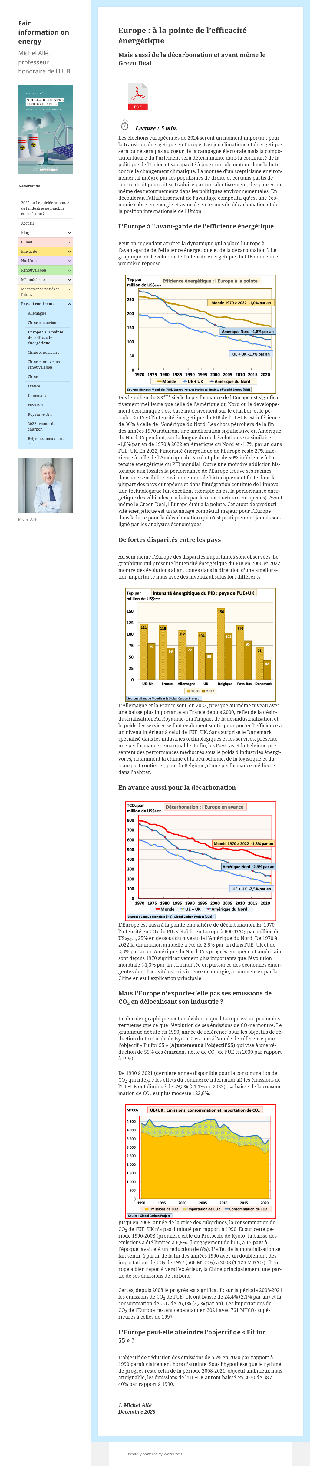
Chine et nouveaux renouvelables (44, 364)
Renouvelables (33, 270)
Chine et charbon (43, 322)
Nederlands (29, 186)
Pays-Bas (35, 404)
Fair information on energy (43, 32)
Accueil (27, 223)
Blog (25, 232)
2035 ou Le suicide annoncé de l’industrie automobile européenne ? (45, 208)
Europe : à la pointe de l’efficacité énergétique (45, 337)
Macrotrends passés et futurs (40, 291)
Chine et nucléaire (43, 352)
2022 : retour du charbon (42, 426)
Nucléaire (29, 260)
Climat (26, 242)
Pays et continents (37, 303)
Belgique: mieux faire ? (46, 441)
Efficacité (29, 251)
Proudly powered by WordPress (155, 1454)
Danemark (37, 395)
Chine (33, 376)
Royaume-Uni (40, 414)
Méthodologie (33, 279)
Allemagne (37, 313)
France (34, 386)
